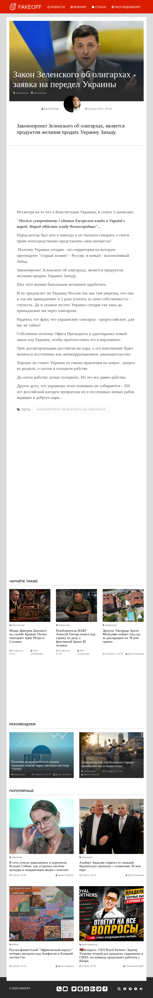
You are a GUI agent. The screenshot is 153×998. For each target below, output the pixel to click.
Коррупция (64, 625)
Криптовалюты (90, 944)
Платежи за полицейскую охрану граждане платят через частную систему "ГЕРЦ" (40, 765)
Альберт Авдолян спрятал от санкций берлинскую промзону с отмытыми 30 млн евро (110, 866)
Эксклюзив (39, 92)
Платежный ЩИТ (135, 966)
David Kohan (51, 108)
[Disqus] (76, 526)
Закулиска (22, 92)
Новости (57, 7)
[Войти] (140, 988)
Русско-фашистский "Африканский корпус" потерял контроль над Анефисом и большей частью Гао (41, 953)
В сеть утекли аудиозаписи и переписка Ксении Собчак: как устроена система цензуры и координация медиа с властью (38, 866)
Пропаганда (18, 625)
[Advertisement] (76, 177)
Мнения (79, 7)
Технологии (90, 771)
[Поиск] (119, 988)
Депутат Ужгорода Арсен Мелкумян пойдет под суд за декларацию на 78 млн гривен (121, 636)
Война (15, 944)
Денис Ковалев (136, 654)
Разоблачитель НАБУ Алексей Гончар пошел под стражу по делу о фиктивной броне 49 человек (75, 638)
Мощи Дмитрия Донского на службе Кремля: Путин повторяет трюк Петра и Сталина (28, 636)
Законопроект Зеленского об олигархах (71, 409)
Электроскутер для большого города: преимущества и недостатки (107, 764)
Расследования (127, 7)
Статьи (100, 7)
